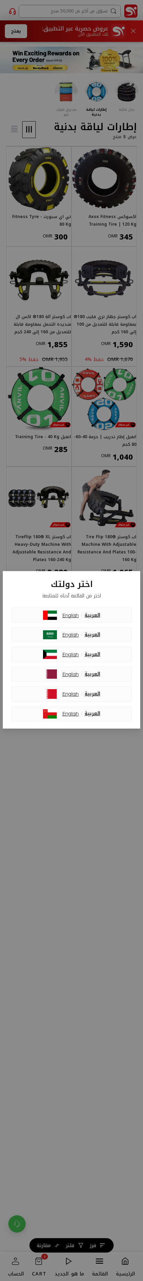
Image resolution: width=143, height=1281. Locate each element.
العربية (92, 615)
